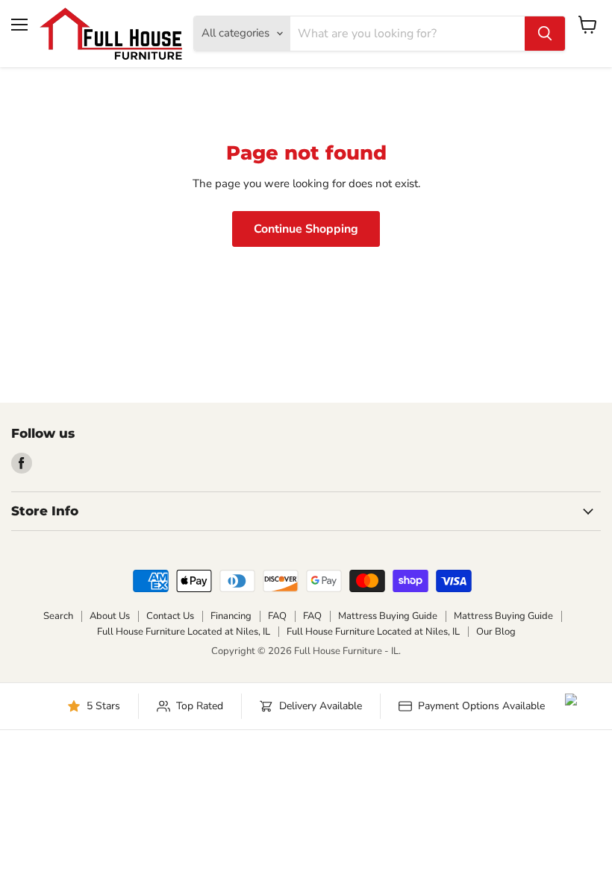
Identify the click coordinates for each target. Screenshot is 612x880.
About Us (110, 616)
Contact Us (170, 616)
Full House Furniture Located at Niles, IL (183, 631)
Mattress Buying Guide (387, 616)
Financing (231, 616)
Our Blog (496, 631)
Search (58, 616)
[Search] (545, 33)
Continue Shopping (306, 229)
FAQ (277, 616)
